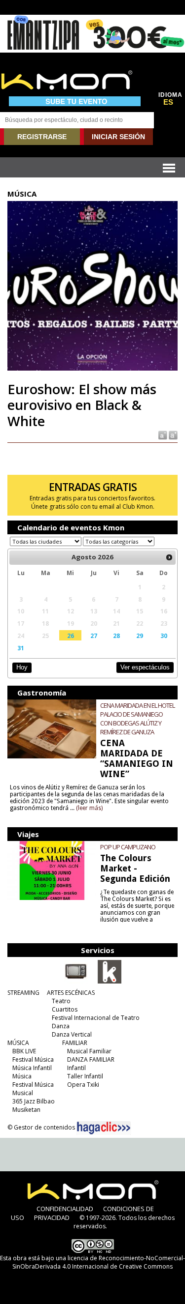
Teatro (61, 1001)
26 (70, 635)
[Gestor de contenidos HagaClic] (103, 1128)
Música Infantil (32, 1068)
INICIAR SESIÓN (118, 137)
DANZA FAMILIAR (90, 1059)
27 (93, 635)
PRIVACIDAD (52, 1217)
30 (163, 635)
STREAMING (23, 992)
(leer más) (89, 808)
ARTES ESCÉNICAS (71, 992)
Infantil (76, 1068)
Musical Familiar (89, 1051)
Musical (22, 1093)
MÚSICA (18, 1043)
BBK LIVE (24, 1051)
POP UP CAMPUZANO (127, 846)
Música (22, 1076)
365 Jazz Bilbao (33, 1101)
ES (168, 102)
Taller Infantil (85, 1076)
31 (20, 648)
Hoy (22, 667)
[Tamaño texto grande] (172, 434)
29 (139, 635)
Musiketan (26, 1109)
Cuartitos (64, 1009)
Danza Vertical (72, 1034)
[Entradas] (109, 982)
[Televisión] (76, 982)
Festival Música (33, 1059)
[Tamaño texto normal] (162, 434)
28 (116, 635)
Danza (61, 1026)
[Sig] (169, 557)
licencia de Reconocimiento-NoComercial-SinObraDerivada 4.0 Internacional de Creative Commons (98, 1262)
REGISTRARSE (42, 137)
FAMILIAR (74, 1043)
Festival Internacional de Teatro (96, 1018)
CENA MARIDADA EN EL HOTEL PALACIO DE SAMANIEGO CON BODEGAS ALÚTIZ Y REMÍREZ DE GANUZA (137, 718)
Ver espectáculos (145, 667)
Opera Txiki (83, 1084)
